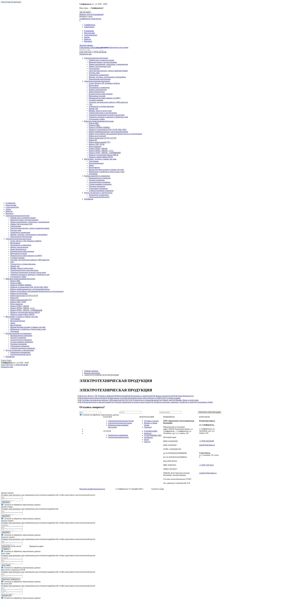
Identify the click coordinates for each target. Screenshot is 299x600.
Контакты (88, 41)
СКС (91, 104)
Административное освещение (101, 191)
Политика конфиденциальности (92, 489)
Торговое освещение (97, 186)
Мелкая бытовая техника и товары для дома (106, 170)
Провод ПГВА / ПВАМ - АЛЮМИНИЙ (105, 153)
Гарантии (148, 427)
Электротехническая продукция (97, 81)
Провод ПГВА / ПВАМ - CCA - (101, 151)
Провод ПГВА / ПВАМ (98, 149)
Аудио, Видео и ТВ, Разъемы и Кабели (104, 83)
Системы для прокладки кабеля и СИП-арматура (108, 102)
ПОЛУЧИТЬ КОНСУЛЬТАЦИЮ (209, 412)
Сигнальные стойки (97, 119)
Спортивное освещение (98, 188)
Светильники (94, 69)
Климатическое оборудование (101, 94)
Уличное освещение (97, 180)
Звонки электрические (98, 90)
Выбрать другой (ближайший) (91, 14)
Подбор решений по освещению (97, 176)
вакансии (147, 433)
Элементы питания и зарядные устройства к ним (108, 117)
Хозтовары (93, 174)
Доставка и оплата (151, 421)
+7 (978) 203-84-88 (99, 52)
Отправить (5, 549)
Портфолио (88, 199)
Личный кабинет (86, 45)
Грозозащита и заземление (99, 87)
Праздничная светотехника (99, 79)
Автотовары (94, 161)
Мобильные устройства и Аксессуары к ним (106, 172)
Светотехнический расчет (99, 197)
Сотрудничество (90, 35)
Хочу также (6, 565)
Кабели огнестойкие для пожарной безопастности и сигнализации (115, 134)
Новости (87, 39)
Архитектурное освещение (99, 182)
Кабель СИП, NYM (96, 144)
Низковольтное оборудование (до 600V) (105, 98)
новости (147, 442)
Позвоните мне (85, 54)
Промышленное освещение (100, 178)
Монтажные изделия (97, 96)
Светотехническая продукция (96, 58)
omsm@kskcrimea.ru (207, 445)
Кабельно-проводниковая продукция (99, 121)
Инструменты (94, 167)
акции (146, 440)
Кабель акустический (97, 136)
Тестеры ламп (94, 73)
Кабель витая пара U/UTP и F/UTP (102, 138)
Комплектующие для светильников (103, 62)
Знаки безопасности (97, 92)
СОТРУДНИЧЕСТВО (153, 435)
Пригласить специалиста (11, 579)
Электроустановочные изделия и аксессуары (106, 115)
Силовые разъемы (96, 100)
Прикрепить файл (36, 546)
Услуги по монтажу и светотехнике (98, 193)
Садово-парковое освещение (100, 184)
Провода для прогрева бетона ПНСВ (103, 155)
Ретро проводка (95, 146)
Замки (91, 165)
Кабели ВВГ (94, 123)
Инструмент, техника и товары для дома (100, 159)
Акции (87, 37)
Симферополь (85, 19)
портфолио (148, 437)
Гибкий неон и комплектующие (101, 60)
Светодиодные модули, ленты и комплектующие (108, 71)
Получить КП (6, 595)
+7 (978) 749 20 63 (206, 465)
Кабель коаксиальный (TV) (99, 142)
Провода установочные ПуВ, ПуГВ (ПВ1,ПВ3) (107, 130)
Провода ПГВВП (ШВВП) (99, 127)
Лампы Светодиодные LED (100, 66)
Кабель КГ (93, 140)
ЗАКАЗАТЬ (6, 502)
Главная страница (91, 371)
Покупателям (89, 33)
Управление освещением (99, 75)
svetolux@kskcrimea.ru (208, 473)
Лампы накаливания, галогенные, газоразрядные (108, 64)
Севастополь (96, 19)
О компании (89, 31)
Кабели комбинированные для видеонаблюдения (108, 132)
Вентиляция (93, 85)
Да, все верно (85, 12)
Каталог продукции (92, 373)
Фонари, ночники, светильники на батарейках (107, 77)
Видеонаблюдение (96, 163)
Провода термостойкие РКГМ (101, 157)
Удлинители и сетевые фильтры (101, 106)
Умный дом (93, 109)
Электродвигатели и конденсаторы (103, 113)
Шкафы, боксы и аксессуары (100, 111)
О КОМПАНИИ (150, 431)
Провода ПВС (94, 125)
